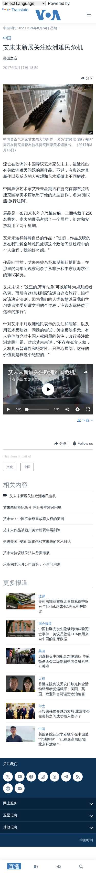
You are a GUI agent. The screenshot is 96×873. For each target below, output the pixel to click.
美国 (41, 651)
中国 (7, 38)
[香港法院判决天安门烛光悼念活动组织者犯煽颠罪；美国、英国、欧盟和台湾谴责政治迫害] (20, 683)
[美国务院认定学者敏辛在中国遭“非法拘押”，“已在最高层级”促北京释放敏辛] (20, 734)
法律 (41, 596)
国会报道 (45, 624)
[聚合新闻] (77, 777)
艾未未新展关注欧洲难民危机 (41, 372)
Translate (20, 10)
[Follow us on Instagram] (43, 777)
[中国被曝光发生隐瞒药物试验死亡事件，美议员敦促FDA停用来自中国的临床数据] (20, 628)
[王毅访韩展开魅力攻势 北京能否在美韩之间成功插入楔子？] (20, 711)
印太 (41, 706)
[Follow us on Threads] (54, 777)
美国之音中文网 (28, 379)
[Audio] (58, 866)
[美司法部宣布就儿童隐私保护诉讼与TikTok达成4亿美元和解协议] (20, 601)
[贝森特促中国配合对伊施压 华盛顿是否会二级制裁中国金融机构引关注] (20, 656)
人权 (41, 679)
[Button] (87, 78)
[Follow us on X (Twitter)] (8, 777)
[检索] (81, 866)
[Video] (36, 866)
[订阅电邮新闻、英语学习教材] (19, 788)
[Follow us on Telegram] (66, 777)
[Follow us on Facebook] (31, 777)
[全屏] (88, 409)
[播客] (8, 788)
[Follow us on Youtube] (19, 777)
